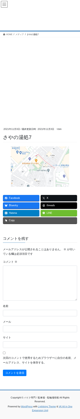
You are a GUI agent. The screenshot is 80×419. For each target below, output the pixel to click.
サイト (7, 337)
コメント (10, 261)
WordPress (27, 406)
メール (7, 321)
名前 (5, 306)
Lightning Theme (47, 406)
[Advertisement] (40, 79)
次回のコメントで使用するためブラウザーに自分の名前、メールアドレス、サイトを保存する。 (39, 360)
